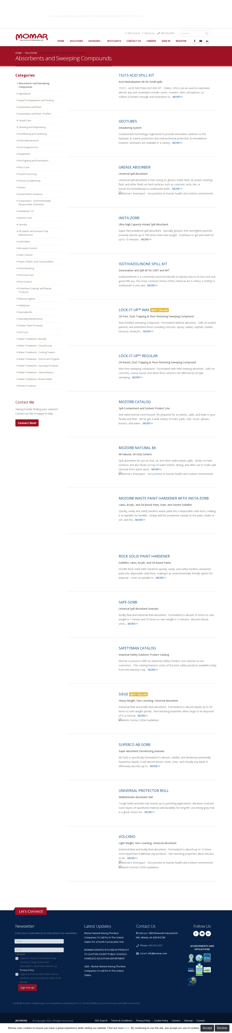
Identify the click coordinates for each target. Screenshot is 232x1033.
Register (181, 41)
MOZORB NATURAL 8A (137, 447)
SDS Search (133, 33)
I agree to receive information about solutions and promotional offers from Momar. (40, 978)
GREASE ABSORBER (134, 167)
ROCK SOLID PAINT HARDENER (144, 556)
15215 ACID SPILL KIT (136, 75)
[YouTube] (201, 41)
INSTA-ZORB (129, 217)
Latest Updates (97, 926)
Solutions (76, 41)
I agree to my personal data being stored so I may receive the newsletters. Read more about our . (38, 964)
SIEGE (123, 694)
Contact (200, 1020)
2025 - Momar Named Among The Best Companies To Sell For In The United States (104, 971)
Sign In (166, 41)
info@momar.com (157, 953)
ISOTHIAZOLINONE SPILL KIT (143, 263)
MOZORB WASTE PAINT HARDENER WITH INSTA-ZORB (164, 498)
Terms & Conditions (121, 1020)
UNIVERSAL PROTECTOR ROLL (144, 790)
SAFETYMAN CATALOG (137, 648)
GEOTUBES (128, 121)
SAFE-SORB (128, 602)
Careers (151, 41)
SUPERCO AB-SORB (134, 744)
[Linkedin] (207, 41)
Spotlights (114, 41)
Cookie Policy (161, 1020)
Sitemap (188, 1020)
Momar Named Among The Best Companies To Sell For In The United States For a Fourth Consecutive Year (104, 937)
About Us (149, 33)
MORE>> (178, 96)
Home (60, 41)
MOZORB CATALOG (135, 401)
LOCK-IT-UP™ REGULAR (138, 355)
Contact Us (134, 41)
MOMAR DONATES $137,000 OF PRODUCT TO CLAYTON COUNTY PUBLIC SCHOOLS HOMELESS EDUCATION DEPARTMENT (106, 954)
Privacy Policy (27, 970)
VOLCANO (127, 836)
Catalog (174, 15)
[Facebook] (194, 41)
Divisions (94, 41)
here (127, 1027)
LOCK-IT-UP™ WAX (134, 309)
